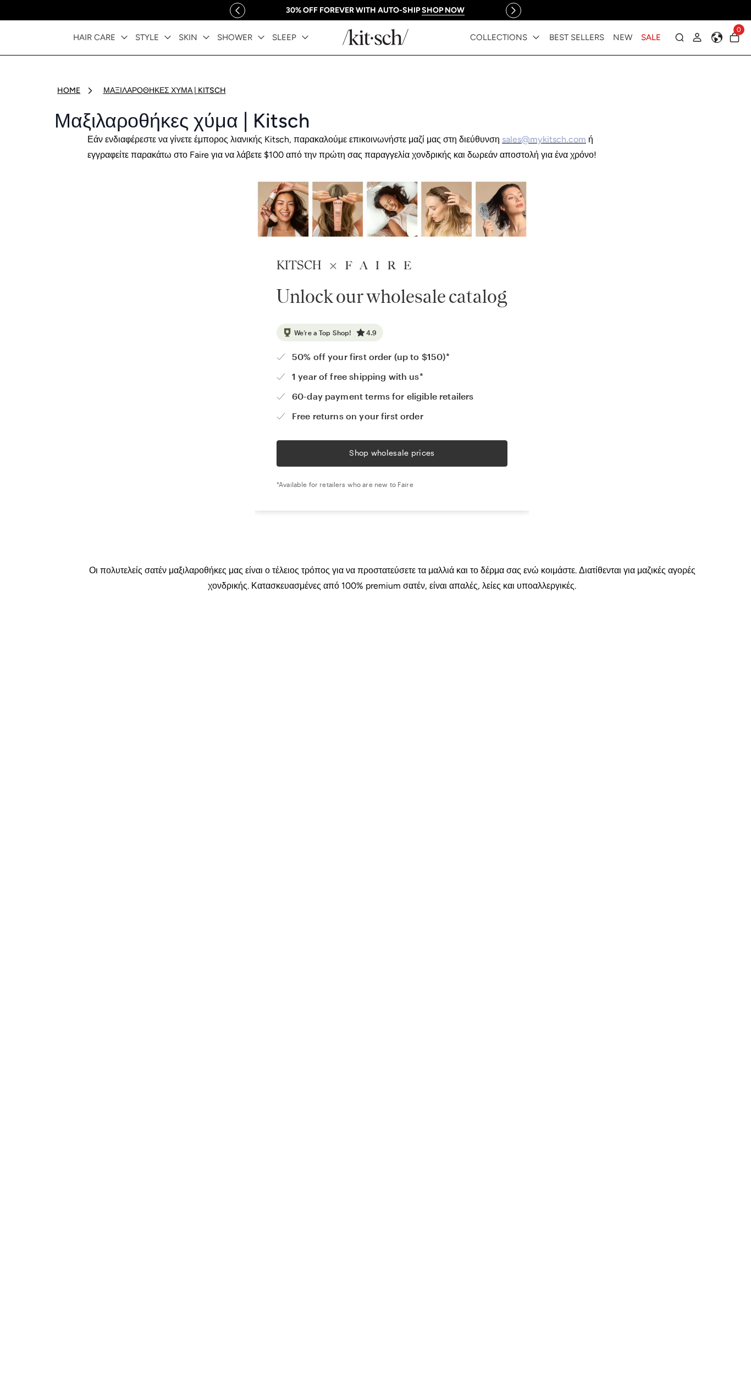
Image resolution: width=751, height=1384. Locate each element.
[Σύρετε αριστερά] (237, 10)
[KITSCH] (375, 37)
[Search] (679, 37)
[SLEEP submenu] (305, 37)
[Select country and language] (716, 37)
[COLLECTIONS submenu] (536, 37)
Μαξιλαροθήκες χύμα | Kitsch (164, 90)
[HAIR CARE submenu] (124, 37)
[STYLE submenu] (167, 37)
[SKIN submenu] (206, 37)
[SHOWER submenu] (261, 37)
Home (68, 90)
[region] (375, 10)
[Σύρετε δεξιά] (513, 10)
